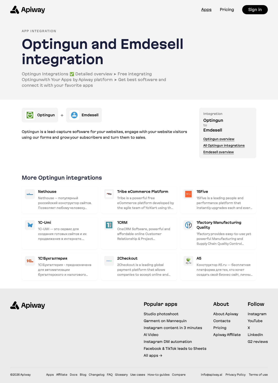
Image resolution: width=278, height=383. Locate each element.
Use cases (137, 374)
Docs (73, 374)
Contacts (221, 321)
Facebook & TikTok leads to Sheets (175, 348)
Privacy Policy (235, 374)
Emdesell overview (218, 152)
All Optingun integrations (224, 145)
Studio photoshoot (161, 314)
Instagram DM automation (168, 341)
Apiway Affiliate (227, 335)
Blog (83, 374)
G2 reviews (258, 341)
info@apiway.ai (211, 374)
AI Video (151, 335)
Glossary (121, 374)
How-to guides (159, 374)
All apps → (153, 355)
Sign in (255, 9)
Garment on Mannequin (165, 321)
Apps (206, 9)
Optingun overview (218, 139)
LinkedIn (255, 335)
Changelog (96, 374)
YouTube (255, 321)
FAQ (110, 374)
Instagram (257, 314)
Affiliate (61, 374)
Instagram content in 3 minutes (173, 328)
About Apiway (225, 314)
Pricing (227, 9)
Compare (179, 374)
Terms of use (258, 374)
